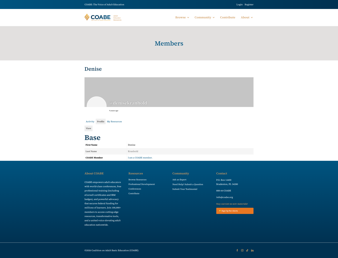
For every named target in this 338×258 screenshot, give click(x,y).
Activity (90, 121)
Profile (100, 121)
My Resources (114, 121)
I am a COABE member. (140, 157)
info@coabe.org (224, 197)
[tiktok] (247, 250)
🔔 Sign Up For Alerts (228, 210)
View (88, 128)
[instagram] (242, 250)
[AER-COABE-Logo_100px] (103, 14)
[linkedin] (252, 250)
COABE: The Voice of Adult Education (104, 4)
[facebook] (237, 250)
